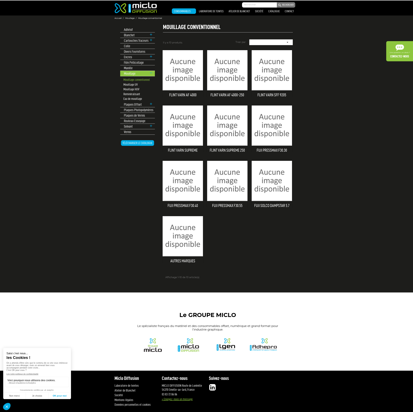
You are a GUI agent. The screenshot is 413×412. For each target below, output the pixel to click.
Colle (127, 46)
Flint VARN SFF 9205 (271, 95)
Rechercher (286, 5)
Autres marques (182, 261)
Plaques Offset (133, 104)
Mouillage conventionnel (136, 79)
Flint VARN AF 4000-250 (227, 95)
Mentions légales (124, 400)
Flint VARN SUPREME (183, 150)
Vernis (127, 132)
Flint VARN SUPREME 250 (227, 150)
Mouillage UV (130, 84)
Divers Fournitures (134, 51)
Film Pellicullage (134, 62)
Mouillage (130, 73)
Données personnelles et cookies (133, 404)
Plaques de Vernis (134, 115)
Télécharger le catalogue (137, 143)
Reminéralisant (131, 94)
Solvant (128, 126)
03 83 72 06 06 (169, 394)
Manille (128, 68)
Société (119, 395)
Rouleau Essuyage (134, 121)
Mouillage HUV (131, 89)
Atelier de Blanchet (125, 390)
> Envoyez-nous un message (177, 399)
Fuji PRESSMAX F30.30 (272, 150)
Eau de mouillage (132, 98)
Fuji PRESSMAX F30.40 (183, 205)
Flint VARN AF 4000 (182, 95)
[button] (184, 11)
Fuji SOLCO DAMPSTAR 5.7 (271, 205)
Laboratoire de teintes (127, 385)
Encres (128, 57)
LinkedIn (212, 387)
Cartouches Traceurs (136, 40)
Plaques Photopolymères (138, 110)
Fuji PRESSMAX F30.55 (227, 205)
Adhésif (128, 29)
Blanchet (129, 35)
